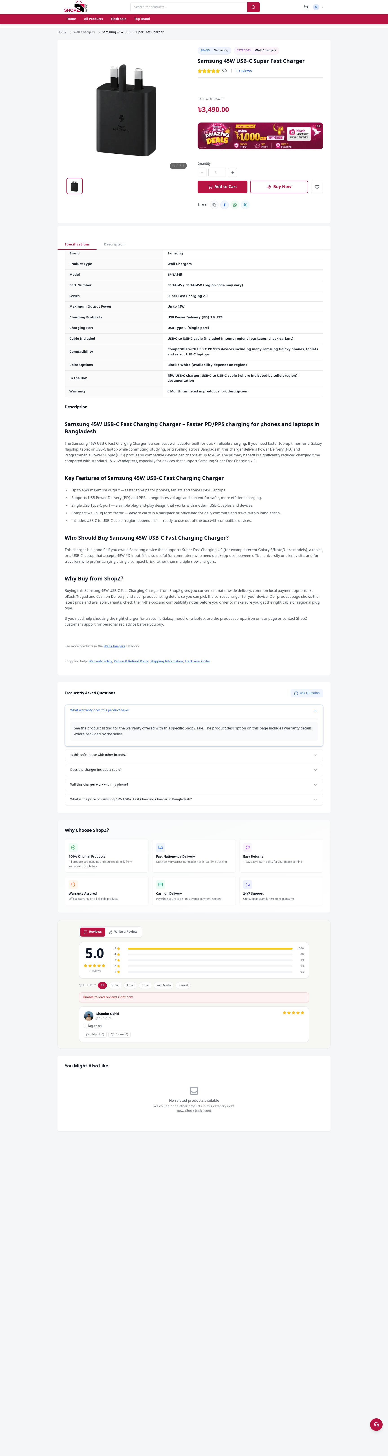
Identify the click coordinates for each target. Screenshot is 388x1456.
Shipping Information (166, 661)
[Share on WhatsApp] (235, 205)
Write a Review (125, 932)
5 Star (115, 985)
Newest (183, 985)
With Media (164, 985)
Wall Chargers (84, 32)
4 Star (130, 985)
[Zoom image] (183, 54)
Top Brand (142, 19)
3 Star (145, 985)
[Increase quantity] (232, 172)
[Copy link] (214, 205)
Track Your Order (197, 661)
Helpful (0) (97, 1034)
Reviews (95, 932)
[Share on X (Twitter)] (245, 205)
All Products (93, 19)
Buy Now (282, 187)
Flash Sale (118, 19)
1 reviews (244, 71)
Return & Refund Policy (131, 661)
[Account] (318, 7)
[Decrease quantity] (202, 172)
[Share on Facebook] (224, 205)
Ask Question (310, 693)
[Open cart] (306, 7)
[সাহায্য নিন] (376, 1424)
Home (71, 19)
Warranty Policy (100, 661)
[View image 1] (74, 186)
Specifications (77, 244)
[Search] (253, 7)
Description (114, 244)
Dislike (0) (121, 1034)
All (102, 985)
